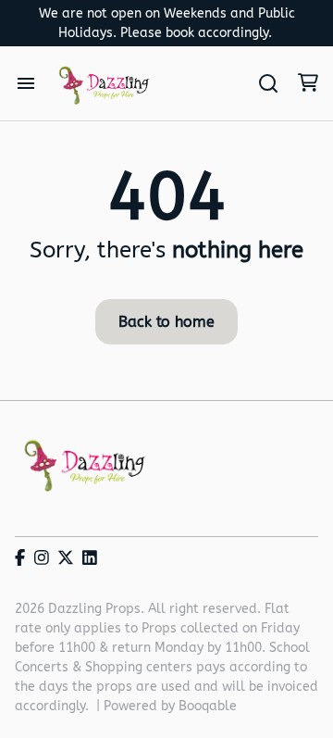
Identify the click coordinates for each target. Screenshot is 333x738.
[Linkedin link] (89, 558)
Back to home (166, 322)
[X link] (65, 558)
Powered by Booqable (170, 706)
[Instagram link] (41, 558)
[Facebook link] (20, 558)
